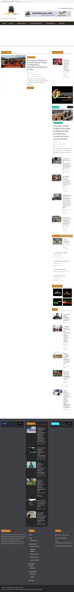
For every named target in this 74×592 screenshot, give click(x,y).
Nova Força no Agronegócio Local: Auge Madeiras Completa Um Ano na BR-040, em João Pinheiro (67, 221)
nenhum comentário (66, 76)
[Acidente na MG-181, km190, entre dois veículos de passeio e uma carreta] (31, 504)
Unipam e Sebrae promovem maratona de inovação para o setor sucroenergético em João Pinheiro (41, 452)
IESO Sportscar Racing (59, 275)
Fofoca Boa (33, 574)
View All (70, 107)
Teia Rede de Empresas (36, 23)
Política (4, 23)
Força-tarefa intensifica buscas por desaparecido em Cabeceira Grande (66, 375)
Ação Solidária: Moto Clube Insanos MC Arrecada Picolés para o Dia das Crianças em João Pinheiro (67, 181)
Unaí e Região (40, 76)
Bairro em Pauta (34, 557)
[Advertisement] (37, 36)
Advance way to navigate (60, 269)
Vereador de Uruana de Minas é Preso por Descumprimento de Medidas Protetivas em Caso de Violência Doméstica (66, 334)
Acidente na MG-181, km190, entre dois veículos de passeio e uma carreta (41, 503)
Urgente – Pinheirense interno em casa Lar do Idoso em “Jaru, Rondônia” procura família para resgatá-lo (41, 469)
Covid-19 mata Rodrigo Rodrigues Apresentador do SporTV (66, 317)
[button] (13, 23)
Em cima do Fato (34, 554)
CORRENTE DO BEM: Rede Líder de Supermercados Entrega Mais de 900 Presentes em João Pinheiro (67, 163)
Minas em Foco (34, 540)
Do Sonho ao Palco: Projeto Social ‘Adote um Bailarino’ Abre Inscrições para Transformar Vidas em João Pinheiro (61, 132)
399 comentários (66, 271)
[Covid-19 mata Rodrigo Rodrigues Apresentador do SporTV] (57, 318)
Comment (70, 236)
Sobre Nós (62, 23)
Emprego (32, 568)
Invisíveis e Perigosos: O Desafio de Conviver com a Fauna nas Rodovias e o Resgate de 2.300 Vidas (41, 485)
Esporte (32, 577)
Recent (63, 236)
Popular (56, 236)
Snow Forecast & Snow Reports (61, 261)
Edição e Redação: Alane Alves (34, 74)
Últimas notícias (21, 23)
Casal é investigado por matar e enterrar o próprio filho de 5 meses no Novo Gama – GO (66, 359)
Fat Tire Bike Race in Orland (60, 252)
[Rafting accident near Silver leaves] (57, 241)
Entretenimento (50, 23)
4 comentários (66, 172)
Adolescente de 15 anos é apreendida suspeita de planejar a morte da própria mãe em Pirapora (66, 65)
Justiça (11, 23)
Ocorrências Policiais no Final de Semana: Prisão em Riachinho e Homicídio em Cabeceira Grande (37, 64)
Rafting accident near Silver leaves (66, 241)
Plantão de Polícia (31, 57)
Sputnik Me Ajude (34, 560)
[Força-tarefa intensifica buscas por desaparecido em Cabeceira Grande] (57, 379)
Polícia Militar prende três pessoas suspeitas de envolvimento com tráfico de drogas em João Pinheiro (41, 517)
